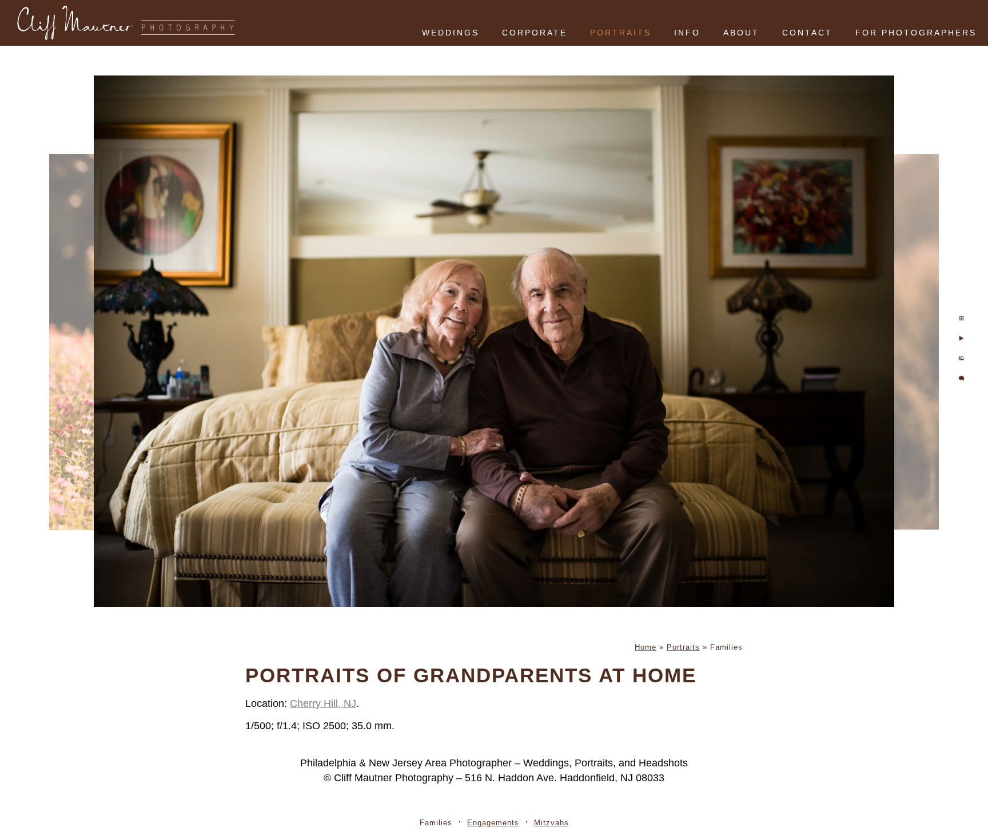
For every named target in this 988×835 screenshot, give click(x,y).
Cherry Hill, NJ (323, 703)
